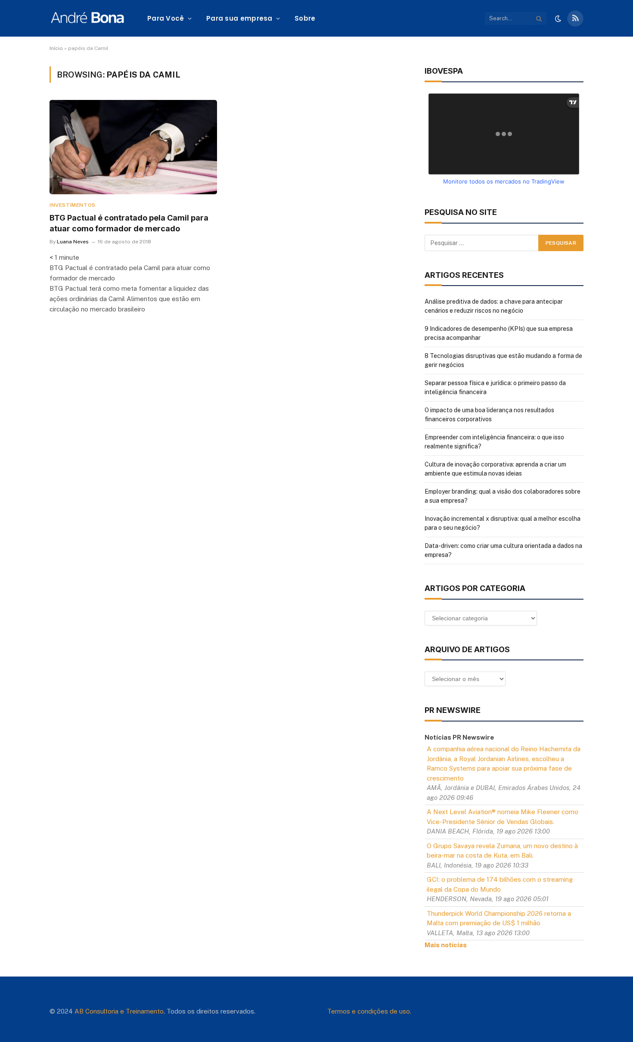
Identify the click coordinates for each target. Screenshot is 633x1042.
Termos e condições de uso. (369, 1011)
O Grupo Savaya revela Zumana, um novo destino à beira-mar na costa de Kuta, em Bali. (502, 850)
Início (56, 48)
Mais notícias (446, 945)
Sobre (305, 18)
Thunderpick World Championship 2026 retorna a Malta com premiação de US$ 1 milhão (499, 918)
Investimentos (73, 205)
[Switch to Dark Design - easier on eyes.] (558, 18)
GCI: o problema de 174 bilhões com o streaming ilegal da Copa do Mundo (500, 884)
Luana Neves (73, 242)
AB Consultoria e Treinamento (119, 1011)
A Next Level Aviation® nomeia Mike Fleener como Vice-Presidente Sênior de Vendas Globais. (502, 816)
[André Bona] (87, 18)
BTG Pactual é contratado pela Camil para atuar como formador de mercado (129, 223)
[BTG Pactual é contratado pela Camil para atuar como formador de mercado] (133, 147)
